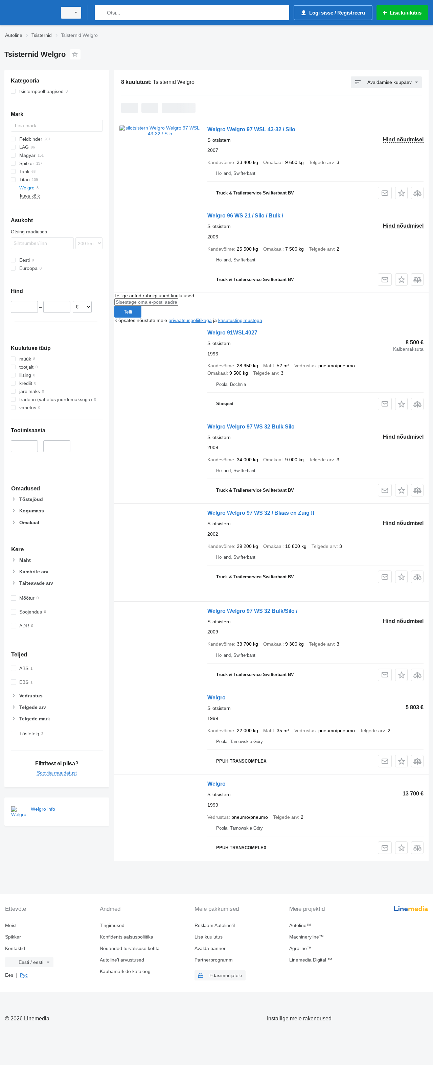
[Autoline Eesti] (28, 13)
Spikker (13, 937)
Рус (24, 975)
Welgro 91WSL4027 (232, 332)
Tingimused (112, 925)
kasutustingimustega (240, 320)
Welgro (216, 697)
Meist (11, 925)
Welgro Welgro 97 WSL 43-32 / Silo (251, 129)
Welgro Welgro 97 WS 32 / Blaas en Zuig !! (260, 513)
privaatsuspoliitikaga (190, 320)
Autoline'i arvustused (122, 960)
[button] (401, 193)
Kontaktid (15, 948)
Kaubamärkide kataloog (125, 971)
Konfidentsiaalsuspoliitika (126, 937)
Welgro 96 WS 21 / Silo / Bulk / (245, 215)
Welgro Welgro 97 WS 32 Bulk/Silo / (252, 611)
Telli (128, 312)
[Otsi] (101, 12)
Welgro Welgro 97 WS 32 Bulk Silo (251, 427)
